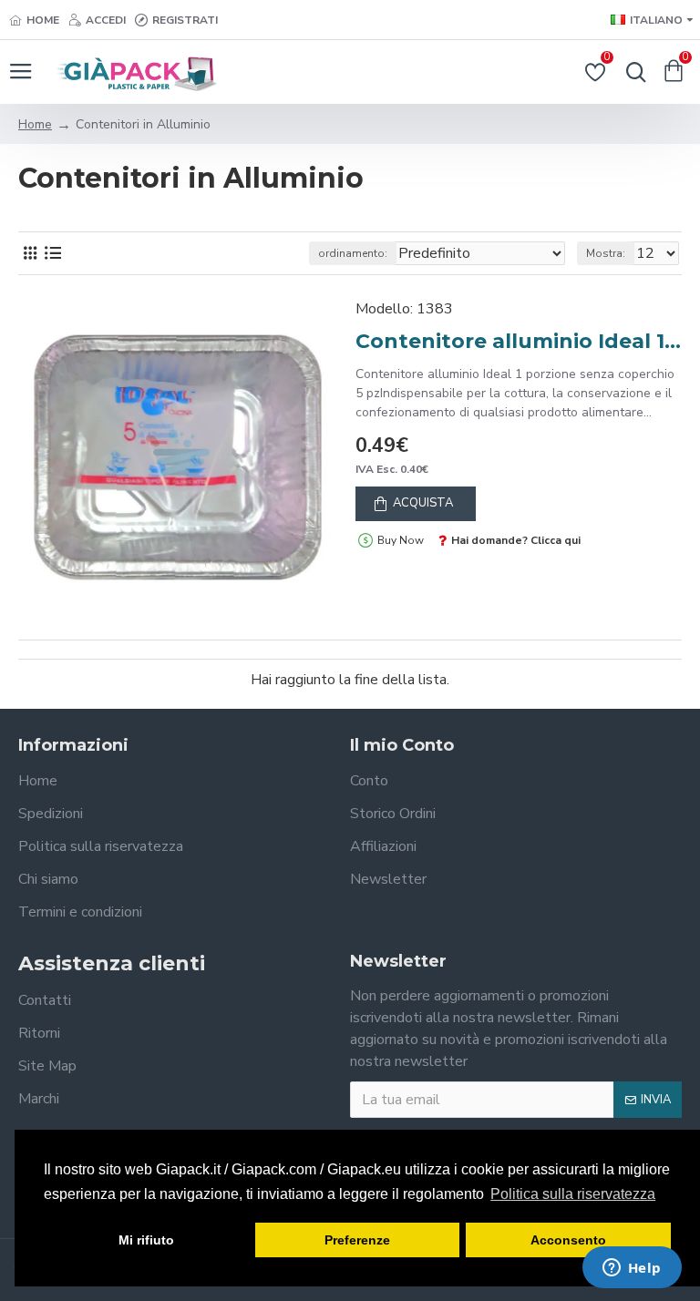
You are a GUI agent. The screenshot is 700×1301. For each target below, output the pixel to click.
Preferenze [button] (357, 1240)
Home (35, 124)
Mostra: (605, 253)
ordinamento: (352, 253)
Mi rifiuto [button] (146, 1240)
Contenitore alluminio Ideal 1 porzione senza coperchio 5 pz (518, 341)
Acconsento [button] (568, 1240)
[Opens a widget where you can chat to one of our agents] (632, 1269)
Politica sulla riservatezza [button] (572, 1194)
